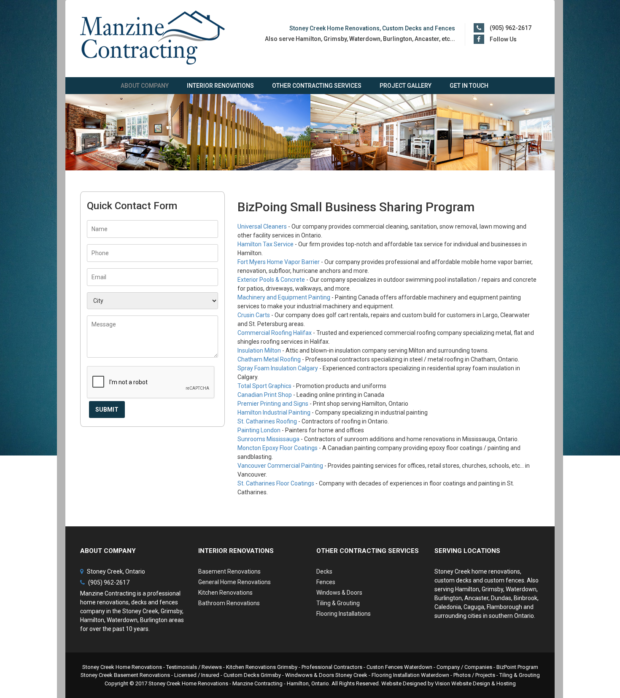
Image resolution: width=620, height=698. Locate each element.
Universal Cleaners (262, 226)
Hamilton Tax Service (265, 244)
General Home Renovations (234, 582)
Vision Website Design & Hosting (475, 683)
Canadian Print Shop (264, 394)
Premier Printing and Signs (272, 403)
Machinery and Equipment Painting (283, 297)
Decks (324, 571)
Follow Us (503, 39)
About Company (145, 85)
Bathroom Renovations (229, 603)
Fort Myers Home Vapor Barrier (278, 262)
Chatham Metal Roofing (269, 359)
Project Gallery (405, 85)
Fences (325, 582)
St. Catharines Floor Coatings (275, 483)
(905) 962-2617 (510, 27)
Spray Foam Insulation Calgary (277, 368)
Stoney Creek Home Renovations (188, 683)
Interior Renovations (220, 85)
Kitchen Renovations (225, 592)
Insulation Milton (259, 350)
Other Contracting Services (316, 85)
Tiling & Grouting (338, 603)
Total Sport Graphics (264, 386)
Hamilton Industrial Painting (273, 412)
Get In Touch (469, 85)
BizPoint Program (517, 667)
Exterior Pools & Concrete (271, 279)
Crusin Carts (253, 315)
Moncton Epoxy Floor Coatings (277, 448)
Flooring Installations (343, 613)
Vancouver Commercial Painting (280, 465)
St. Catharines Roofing (267, 421)
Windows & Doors (339, 592)
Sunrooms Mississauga (268, 439)
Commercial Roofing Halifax (274, 332)
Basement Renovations (229, 571)
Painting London (258, 430)
